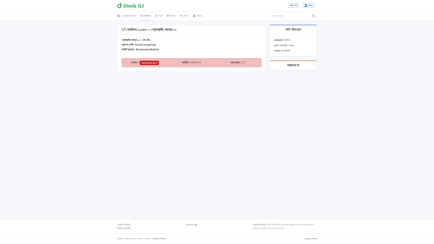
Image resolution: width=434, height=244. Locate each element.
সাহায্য (173, 15)
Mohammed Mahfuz (147, 49)
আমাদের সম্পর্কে (311, 238)
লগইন (295, 5)
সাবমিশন (147, 15)
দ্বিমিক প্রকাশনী (123, 228)
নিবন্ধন (310, 5)
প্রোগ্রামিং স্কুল (191, 224)
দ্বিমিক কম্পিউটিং (124, 224)
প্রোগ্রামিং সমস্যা (128, 15)
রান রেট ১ (147, 40)
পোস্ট (160, 15)
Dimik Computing (145, 44)
